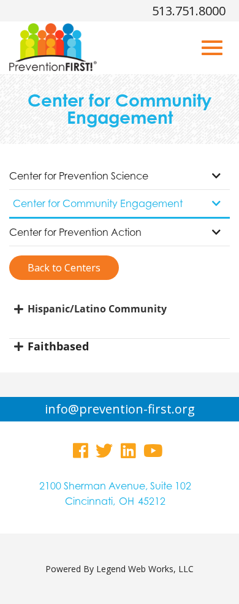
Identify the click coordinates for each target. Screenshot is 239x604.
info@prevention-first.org (120, 409)
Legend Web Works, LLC (145, 569)
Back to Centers (64, 267)
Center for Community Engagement (98, 203)
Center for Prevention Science (78, 176)
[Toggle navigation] (212, 48)
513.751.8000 (189, 10)
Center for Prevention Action (75, 232)
